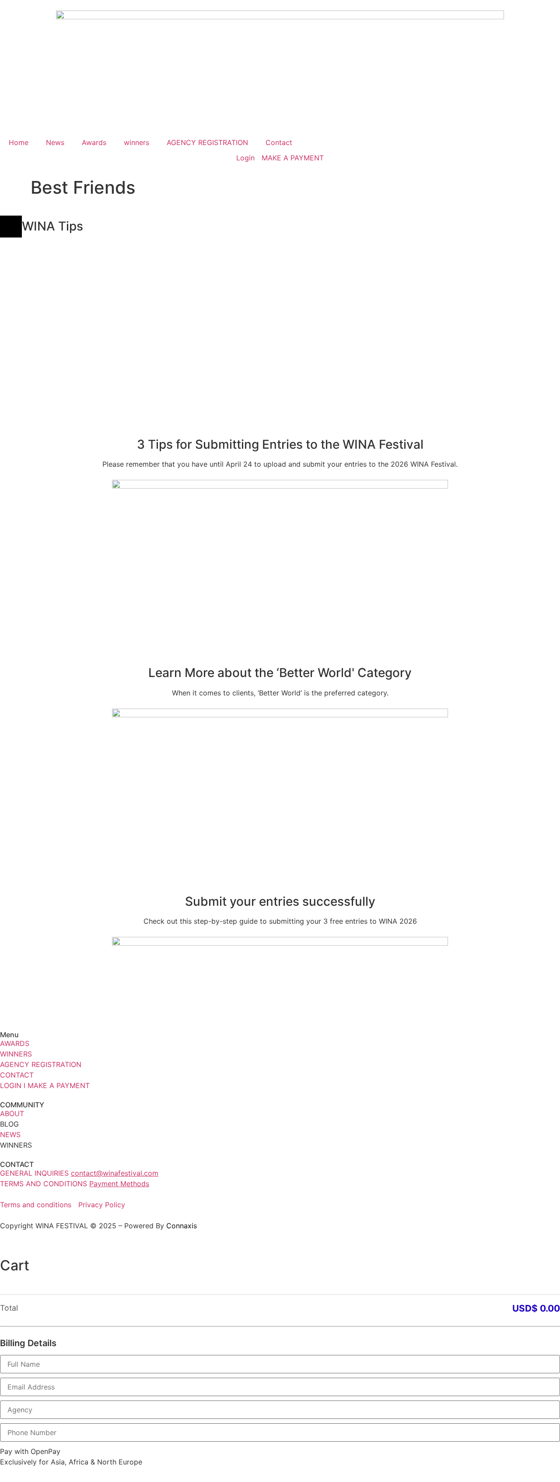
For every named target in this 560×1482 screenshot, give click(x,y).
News (55, 142)
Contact (279, 142)
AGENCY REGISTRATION (207, 142)
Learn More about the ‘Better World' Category (280, 672)
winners (136, 142)
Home (18, 142)
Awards (94, 142)
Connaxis (181, 1225)
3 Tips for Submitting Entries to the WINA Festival (280, 444)
